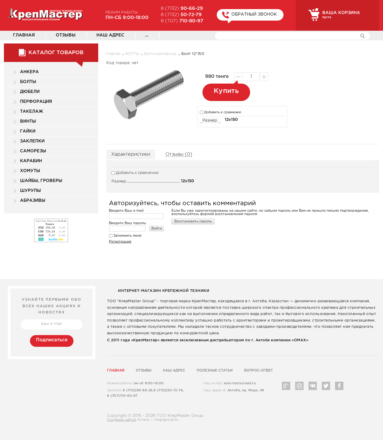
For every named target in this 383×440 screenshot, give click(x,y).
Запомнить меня (126, 235)
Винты (28, 121)
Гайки (27, 131)
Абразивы (32, 201)
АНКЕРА (29, 72)
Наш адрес (110, 35)
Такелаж (31, 112)
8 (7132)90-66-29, (138, 390)
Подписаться (51, 340)
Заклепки (32, 141)
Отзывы (66, 35)
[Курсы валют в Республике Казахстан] (51, 220)
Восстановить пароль (193, 221)
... (146, 35)
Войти (156, 228)
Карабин (31, 161)
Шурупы (30, 191)
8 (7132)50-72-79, (169, 390)
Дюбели (30, 92)
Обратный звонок (254, 14)
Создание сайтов (121, 419)
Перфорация (36, 102)
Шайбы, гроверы (41, 181)
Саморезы (33, 151)
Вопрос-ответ (258, 370)
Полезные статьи (215, 370)
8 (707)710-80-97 (122, 395)
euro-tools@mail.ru (240, 383)
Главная (24, 35)
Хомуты (30, 171)
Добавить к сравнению (222, 112)
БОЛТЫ (28, 82)
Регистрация (120, 241)
